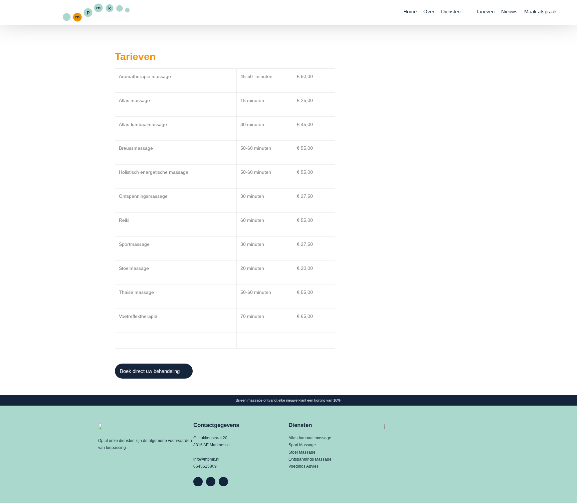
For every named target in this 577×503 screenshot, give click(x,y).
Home (410, 11)
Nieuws (509, 11)
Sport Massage (302, 445)
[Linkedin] (210, 481)
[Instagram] (223, 481)
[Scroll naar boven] (560, 487)
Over (428, 11)
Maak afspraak (540, 11)
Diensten (450, 11)
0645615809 (205, 466)
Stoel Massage (302, 452)
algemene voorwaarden (170, 440)
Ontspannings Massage (310, 459)
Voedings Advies (303, 466)
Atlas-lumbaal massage (309, 438)
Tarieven (485, 11)
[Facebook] (198, 481)
